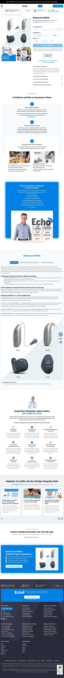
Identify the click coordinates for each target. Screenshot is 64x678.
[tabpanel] (32, 325)
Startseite (4, 14)
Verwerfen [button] (55, 2)
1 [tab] (1, 518)
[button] (47, 66)
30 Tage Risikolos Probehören (40, 66)
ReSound (13, 14)
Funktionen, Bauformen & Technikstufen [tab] (29, 262)
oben (24, 110)
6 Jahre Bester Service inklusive (40, 82)
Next (62, 518)
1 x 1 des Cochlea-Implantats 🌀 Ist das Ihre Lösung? (31, 501)
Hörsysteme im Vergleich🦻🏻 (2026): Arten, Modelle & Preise (53, 502)
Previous (59, 518)
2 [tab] (2, 518)
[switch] (60, 673)
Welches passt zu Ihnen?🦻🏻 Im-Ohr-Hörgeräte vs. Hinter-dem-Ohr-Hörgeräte (10, 502)
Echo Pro (60, 50)
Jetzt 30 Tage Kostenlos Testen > (43, 384)
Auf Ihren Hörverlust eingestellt (40, 79)
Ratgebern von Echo (19, 484)
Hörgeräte (8, 14)
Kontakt (35, 115)
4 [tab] (5, 518)
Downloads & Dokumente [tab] (47, 262)
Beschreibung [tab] (14, 262)
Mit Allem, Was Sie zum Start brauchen (42, 85)
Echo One (53, 50)
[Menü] (62, 665)
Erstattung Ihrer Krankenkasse (40, 76)
